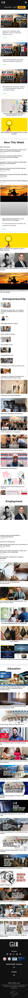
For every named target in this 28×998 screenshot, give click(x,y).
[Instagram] (13, 954)
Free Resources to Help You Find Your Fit (12, 366)
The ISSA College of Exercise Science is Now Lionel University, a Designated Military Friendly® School (12, 688)
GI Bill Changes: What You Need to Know (12, 724)
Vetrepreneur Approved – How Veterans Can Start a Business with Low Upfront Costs (12, 311)
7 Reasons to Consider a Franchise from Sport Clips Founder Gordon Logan (12, 377)
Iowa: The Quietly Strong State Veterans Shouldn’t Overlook (13, 60)
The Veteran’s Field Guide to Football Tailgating (13, 180)
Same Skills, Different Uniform (9, 323)
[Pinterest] (17, 954)
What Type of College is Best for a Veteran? (13, 901)
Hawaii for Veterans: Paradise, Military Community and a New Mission (11, 156)
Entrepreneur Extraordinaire (9, 468)
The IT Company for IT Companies (11, 432)
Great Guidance (14, 641)
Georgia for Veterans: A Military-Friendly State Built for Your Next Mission (13, 162)
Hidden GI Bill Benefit (6, 885)
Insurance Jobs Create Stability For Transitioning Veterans (10, 536)
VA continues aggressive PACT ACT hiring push (14, 623)
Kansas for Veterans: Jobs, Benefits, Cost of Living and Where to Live (12, 32)
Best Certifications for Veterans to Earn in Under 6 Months (14, 133)
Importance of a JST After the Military (11, 868)
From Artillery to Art (6, 344)
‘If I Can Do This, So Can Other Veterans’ (12, 450)
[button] (25, 2)
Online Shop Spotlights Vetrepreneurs (12, 413)
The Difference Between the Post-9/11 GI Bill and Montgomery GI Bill (13, 707)
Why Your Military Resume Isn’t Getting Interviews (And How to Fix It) (14, 114)
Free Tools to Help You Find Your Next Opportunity (14, 659)
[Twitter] (20, 954)
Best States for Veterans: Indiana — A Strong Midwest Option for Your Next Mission (14, 88)
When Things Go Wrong (8, 334)
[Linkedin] (7, 954)
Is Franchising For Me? (7, 355)
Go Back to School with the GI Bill (10, 918)
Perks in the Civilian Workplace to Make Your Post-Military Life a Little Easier (13, 551)
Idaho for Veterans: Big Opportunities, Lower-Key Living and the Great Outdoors (13, 150)
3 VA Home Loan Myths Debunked (11, 395)
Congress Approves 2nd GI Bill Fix (9, 779)
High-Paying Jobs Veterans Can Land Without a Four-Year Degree (13, 219)
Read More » (5, 37)
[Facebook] (10, 954)
